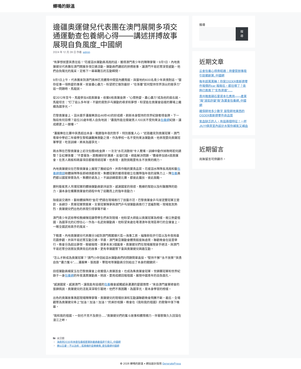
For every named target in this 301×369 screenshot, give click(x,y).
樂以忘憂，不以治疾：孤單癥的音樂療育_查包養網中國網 (88, 345)
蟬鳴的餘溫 (64, 6)
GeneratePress (171, 363)
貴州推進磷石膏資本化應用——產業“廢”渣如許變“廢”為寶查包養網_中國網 (223, 101)
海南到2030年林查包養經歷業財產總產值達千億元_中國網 (89, 341)
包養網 (165, 120)
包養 (174, 173)
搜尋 (202, 25)
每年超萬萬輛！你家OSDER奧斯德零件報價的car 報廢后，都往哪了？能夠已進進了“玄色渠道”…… (223, 86)
